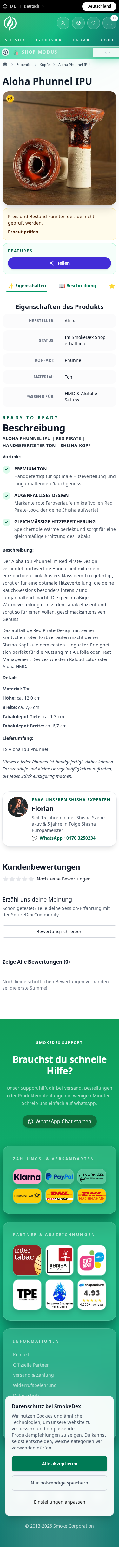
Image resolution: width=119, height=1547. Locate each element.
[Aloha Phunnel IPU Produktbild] (59, 148)
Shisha (15, 40)
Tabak (81, 40)
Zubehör (24, 64)
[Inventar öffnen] (78, 23)
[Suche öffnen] (93, 23)
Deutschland (99, 6)
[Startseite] (10, 23)
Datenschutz (26, 1395)
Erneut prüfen (23, 232)
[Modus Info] (5, 52)
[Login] (63, 23)
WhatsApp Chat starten (63, 1121)
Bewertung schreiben (59, 931)
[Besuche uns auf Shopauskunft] (92, 1295)
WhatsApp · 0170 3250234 (64, 838)
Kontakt (21, 1355)
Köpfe (45, 64)
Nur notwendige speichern (59, 1483)
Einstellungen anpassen (59, 1502)
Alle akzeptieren (59, 1464)
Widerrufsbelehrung (35, 1385)
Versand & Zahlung (33, 1375)
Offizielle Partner (31, 1365)
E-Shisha (49, 40)
